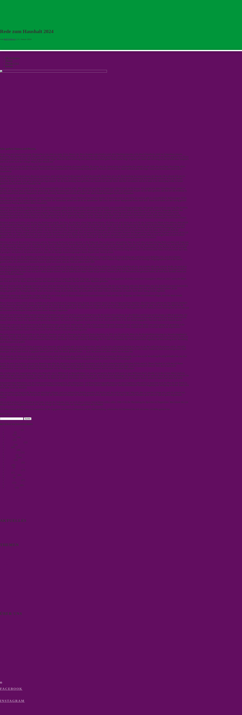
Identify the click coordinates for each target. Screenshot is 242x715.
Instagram (12, 701)
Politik (8, 465)
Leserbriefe (10, 455)
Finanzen (9, 445)
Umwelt (8, 482)
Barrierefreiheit (7, 598)
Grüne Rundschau (13, 579)
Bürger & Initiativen (14, 442)
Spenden (6, 657)
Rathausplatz (6, 556)
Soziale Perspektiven (9, 593)
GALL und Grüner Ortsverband (14, 625)
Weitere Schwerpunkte (18, 585)
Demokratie (5, 574)
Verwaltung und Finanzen (11, 591)
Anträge (8, 435)
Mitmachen (5, 646)
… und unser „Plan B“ (10, 559)
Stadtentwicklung (13, 480)
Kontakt (9, 66)
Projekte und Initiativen (10, 641)
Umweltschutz (6, 564)
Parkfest (3, 639)
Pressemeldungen (13, 470)
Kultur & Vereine (12, 452)
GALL (7, 447)
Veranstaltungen (12, 485)
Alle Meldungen (12, 58)
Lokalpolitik (10, 457)
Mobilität (9, 460)
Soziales (8, 477)
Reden (8, 472)
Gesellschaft (10, 450)
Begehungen (10, 437)
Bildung (8, 440)
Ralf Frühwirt (10, 39)
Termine (3, 538)
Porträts (8, 467)
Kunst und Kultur (8, 603)
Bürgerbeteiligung (8, 596)
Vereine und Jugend (9, 601)
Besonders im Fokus (15, 551)
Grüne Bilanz (10, 651)
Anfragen (9, 432)
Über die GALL (12, 63)
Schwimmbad (11, 475)
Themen (8, 61)
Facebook (11, 689)
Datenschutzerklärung (10, 674)
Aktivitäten (9, 633)
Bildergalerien (6, 644)
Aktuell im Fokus (12, 430)
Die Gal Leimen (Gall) (16, 620)
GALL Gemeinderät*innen (12, 628)
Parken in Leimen (13, 462)
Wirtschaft (9, 487)
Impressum (5, 671)
